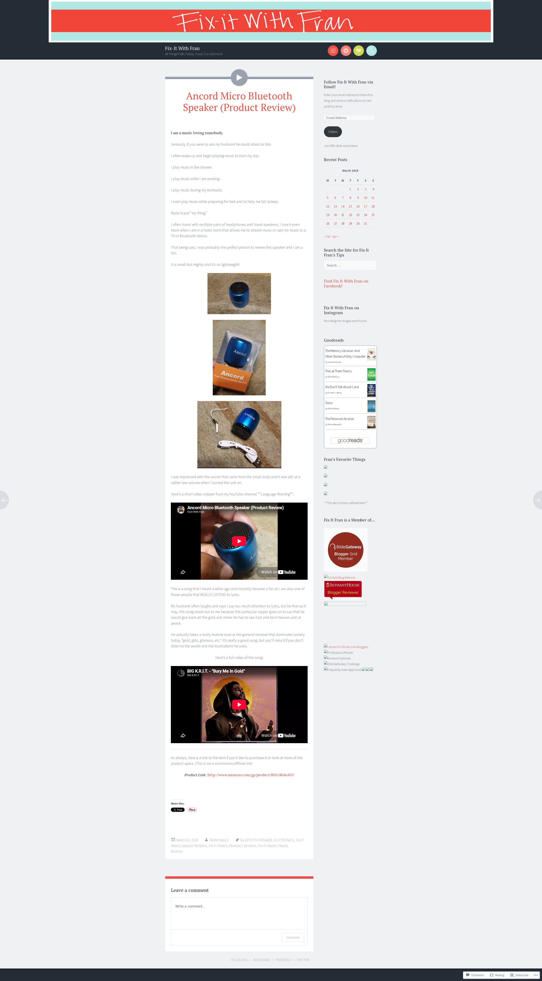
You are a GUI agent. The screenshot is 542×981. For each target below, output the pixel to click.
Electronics (284, 840)
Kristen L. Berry (335, 392)
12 (327, 206)
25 (373, 215)
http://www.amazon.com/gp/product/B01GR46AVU (250, 774)
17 (365, 206)
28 (342, 224)
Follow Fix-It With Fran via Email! (348, 84)
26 (327, 224)
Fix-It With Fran (182, 48)
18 (373, 206)
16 (358, 206)
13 (335, 206)
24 (365, 215)
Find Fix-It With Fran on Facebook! (346, 283)
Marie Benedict (335, 424)
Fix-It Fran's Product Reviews (232, 846)
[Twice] (371, 411)
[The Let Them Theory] (371, 380)
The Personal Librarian (339, 419)
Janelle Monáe (334, 362)
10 (365, 198)
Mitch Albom (333, 408)
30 (358, 224)
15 (350, 206)
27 (335, 224)
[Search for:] (350, 265)
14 (342, 206)
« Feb (327, 236)
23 (358, 215)
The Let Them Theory (338, 371)
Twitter (303, 960)
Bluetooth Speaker (256, 840)
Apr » (335, 236)
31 (365, 224)
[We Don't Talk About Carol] (371, 396)
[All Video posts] (239, 77)
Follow (333, 132)
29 (350, 224)
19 (327, 215)
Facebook (239, 960)
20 (335, 215)
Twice (328, 403)
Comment (293, 937)
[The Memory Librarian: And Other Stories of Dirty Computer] (371, 359)
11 (373, 198)
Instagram (261, 960)
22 (350, 215)
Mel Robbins (333, 376)
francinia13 (219, 840)
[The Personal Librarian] (371, 427)
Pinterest (283, 960)
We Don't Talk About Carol (342, 387)
